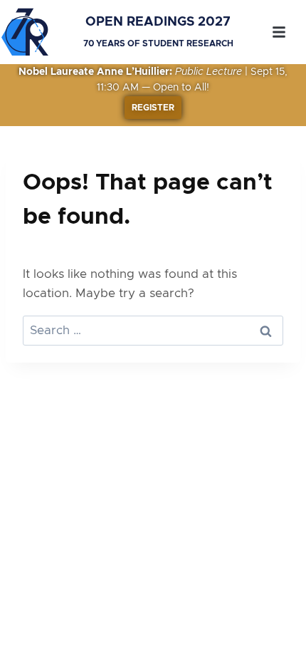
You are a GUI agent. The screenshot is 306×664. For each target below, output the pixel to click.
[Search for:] (153, 330)
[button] (279, 32)
